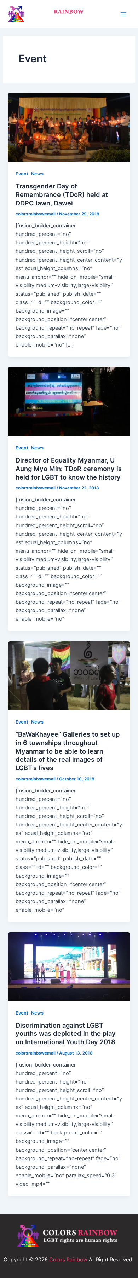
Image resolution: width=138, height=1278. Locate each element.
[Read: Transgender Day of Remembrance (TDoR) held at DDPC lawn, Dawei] (69, 127)
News (37, 173)
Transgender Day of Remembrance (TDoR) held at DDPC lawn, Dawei (62, 194)
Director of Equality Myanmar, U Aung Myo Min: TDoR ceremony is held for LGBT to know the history (69, 468)
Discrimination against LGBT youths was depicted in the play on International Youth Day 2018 (66, 1033)
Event (22, 173)
